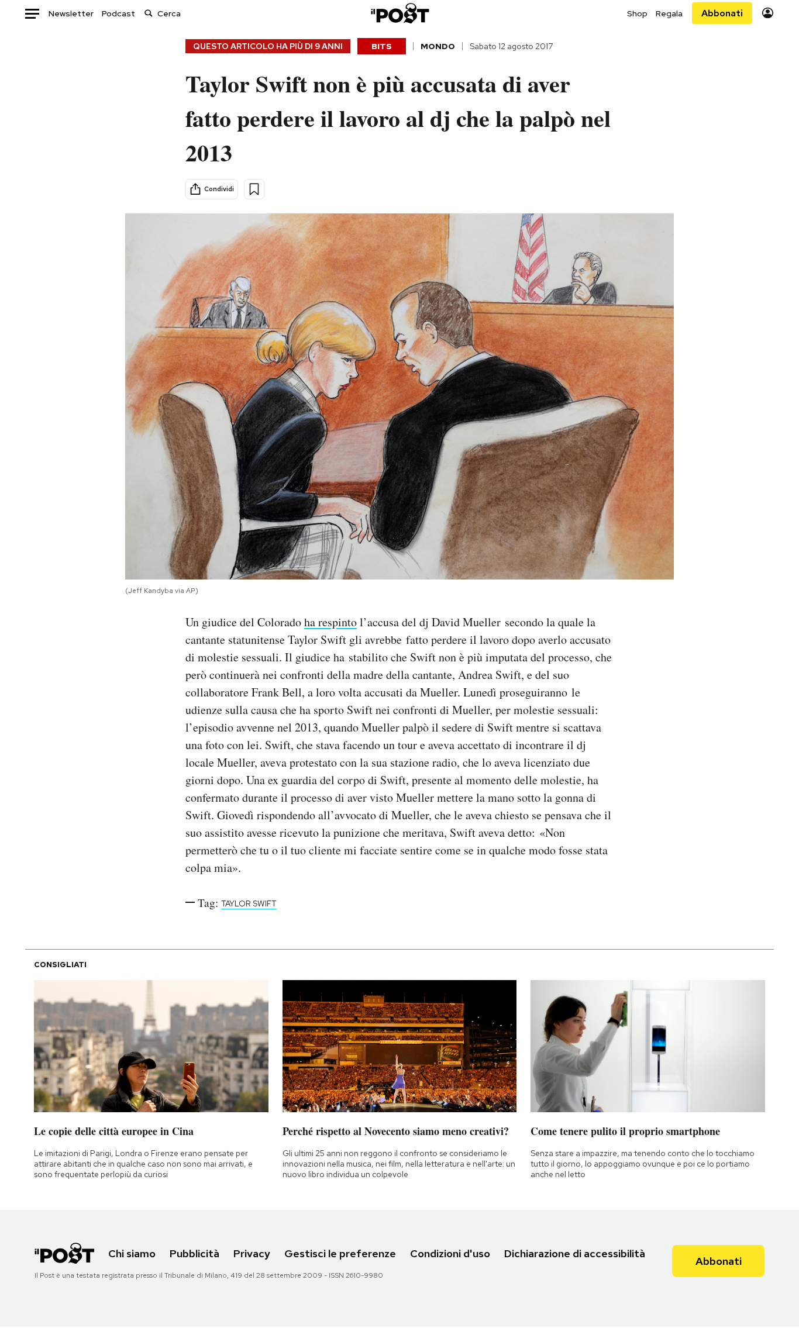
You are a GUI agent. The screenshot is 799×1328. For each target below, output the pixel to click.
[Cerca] (148, 13)
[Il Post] (399, 13)
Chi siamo (132, 1253)
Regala (669, 13)
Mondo (438, 46)
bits (381, 46)
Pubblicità (194, 1253)
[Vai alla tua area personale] (768, 13)
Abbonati (722, 13)
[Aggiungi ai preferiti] (254, 189)
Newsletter (71, 13)
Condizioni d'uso (450, 1253)
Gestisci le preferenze (340, 1253)
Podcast (118, 13)
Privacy (251, 1253)
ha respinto (330, 622)
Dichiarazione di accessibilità (574, 1253)
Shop (637, 13)
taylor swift (249, 903)
